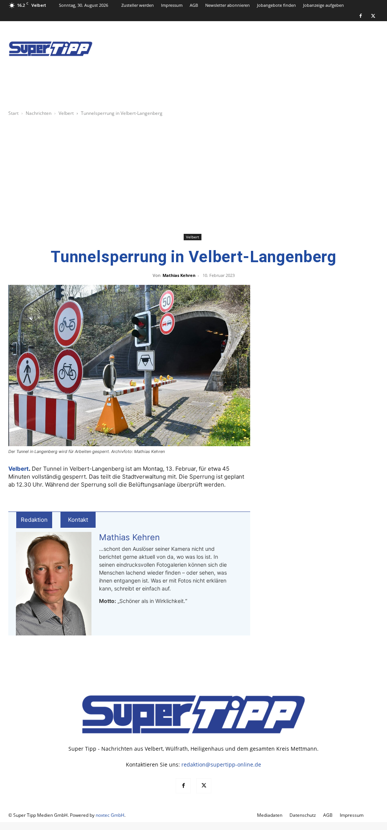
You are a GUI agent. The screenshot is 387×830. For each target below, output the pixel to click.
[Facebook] (360, 16)
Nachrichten (38, 113)
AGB (194, 5)
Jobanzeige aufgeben (323, 5)
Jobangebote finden (276, 5)
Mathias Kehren (179, 275)
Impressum (172, 5)
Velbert (66, 113)
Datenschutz (302, 815)
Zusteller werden (137, 5)
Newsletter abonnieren (227, 5)
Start (13, 113)
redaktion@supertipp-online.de (221, 764)
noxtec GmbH (110, 815)
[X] (373, 16)
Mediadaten (269, 815)
